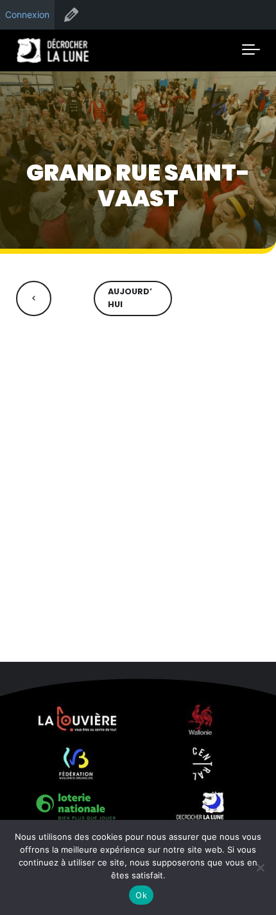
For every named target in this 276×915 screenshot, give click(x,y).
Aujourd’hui (130, 298)
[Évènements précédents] (33, 298)
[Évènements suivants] (242, 298)
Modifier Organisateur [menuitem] (71, 15)
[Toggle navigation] (251, 50)
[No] (260, 867)
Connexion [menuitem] (27, 14)
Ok (141, 895)
